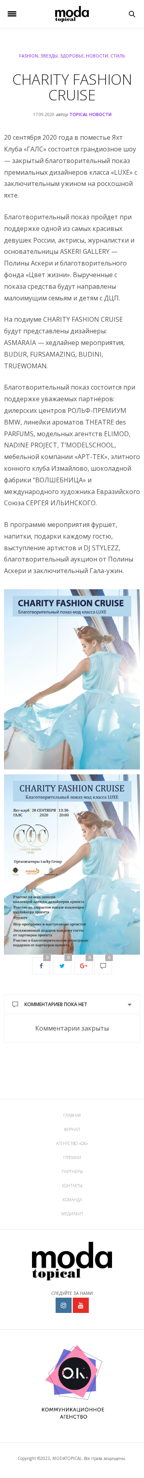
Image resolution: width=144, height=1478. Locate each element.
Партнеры (72, 1171)
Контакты (72, 1185)
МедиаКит (72, 1214)
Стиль (117, 56)
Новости (97, 56)
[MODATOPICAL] (71, 14)
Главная (72, 1115)
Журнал (72, 1129)
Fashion (28, 56)
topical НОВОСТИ (90, 114)
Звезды (49, 56)
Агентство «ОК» (72, 1143)
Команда (72, 1199)
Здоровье (72, 56)
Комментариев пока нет (55, 1004)
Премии (72, 1157)
